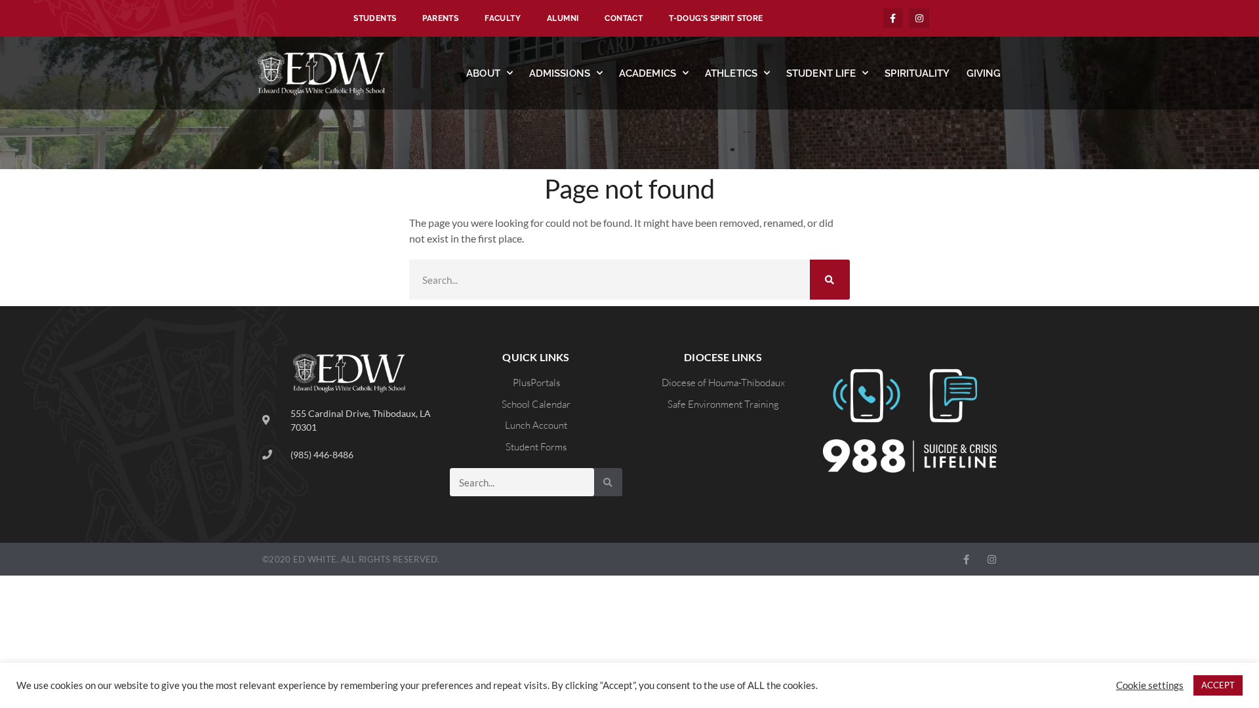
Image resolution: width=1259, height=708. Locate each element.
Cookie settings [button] (1150, 685)
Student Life (821, 73)
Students (374, 18)
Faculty (503, 18)
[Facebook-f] (893, 19)
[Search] (830, 280)
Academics (647, 73)
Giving (984, 73)
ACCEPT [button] (1218, 685)
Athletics (731, 73)
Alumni (562, 18)
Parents (440, 18)
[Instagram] (919, 19)
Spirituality (917, 73)
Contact (624, 18)
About (483, 73)
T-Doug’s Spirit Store (716, 18)
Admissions (559, 73)
